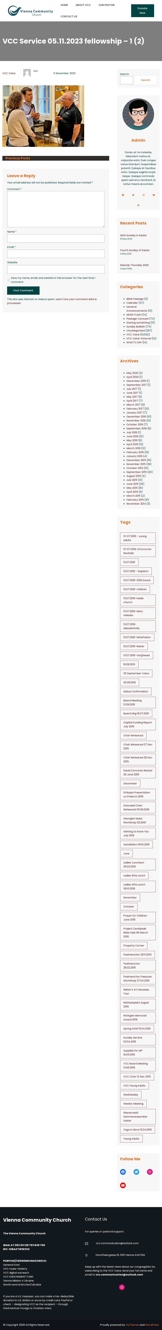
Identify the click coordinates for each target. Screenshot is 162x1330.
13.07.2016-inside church (133, 600)
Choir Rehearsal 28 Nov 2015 (137, 759)
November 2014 (136, 504)
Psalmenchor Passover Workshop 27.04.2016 (137, 978)
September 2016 (136, 428)
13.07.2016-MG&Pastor (137, 637)
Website (12, 262)
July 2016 (131, 432)
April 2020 (132, 377)
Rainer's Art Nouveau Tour (136, 991)
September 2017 (136, 385)
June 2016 (132, 436)
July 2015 (131, 480)
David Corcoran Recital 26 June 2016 (137, 772)
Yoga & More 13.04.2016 (137, 1129)
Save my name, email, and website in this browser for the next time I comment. (53, 280)
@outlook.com (130, 1243)
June (126, 853)
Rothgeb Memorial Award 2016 (134, 1017)
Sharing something (138, 322)
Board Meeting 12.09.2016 (132, 702)
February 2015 (135, 500)
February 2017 (135, 408)
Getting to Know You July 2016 (136, 833)
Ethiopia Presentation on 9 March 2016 (136, 794)
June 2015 (132, 484)
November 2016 (136, 420)
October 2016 (134, 424)
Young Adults (131, 1139)
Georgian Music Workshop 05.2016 (134, 820)
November (130, 897)
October (128, 906)
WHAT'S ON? (134, 342)
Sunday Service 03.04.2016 (132, 1039)
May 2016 (132, 440)
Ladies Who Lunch (134, 875)
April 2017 (132, 401)
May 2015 (132, 488)
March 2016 (133, 448)
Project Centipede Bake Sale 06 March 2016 (135, 932)
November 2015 (136, 464)
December (130, 783)
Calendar (132, 303)
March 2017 (133, 405)
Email (11, 247)
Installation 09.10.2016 (136, 844)
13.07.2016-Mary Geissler (133, 613)
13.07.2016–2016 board (136, 580)
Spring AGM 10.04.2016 (137, 1028)
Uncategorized (135, 330)
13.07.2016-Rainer (133, 646)
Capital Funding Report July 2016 (137, 724)
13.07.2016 (129, 562)
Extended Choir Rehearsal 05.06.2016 (136, 807)
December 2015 (136, 460)
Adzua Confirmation (135, 691)
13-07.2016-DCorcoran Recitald (137, 551)
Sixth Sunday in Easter (133, 235)
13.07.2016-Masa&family (131, 626)
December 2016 (136, 416)
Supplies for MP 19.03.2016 (132, 1052)
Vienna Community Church (37, 1220)
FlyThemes (132, 1325)
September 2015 (136, 472)
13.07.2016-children (135, 589)
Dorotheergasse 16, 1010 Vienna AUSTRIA (120, 1255)
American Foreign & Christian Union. (30, 1308)
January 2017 (134, 412)
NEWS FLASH (134, 315)
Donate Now (142, 10)
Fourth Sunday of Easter (135, 250)
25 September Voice (136, 673)
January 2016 (134, 456)
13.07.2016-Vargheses (136, 655)
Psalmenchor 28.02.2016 (131, 965)
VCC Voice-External (138, 338)
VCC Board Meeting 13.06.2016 (135, 1065)
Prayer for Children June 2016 (135, 917)
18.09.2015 (129, 664)
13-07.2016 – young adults (134, 538)
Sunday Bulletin (135, 326)
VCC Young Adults (134, 1085)
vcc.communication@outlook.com (119, 1274)
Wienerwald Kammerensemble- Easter (135, 1116)
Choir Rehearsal (133, 735)
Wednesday (130, 1094)
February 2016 (135, 452)
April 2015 (132, 492)
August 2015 (133, 476)
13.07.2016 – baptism (135, 571)
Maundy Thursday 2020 (134, 265)
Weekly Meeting (133, 1104)
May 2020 (132, 373)
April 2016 (132, 444)
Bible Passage (134, 299)
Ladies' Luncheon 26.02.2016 (133, 864)
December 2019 (136, 381)
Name (11, 232)
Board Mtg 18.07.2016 (136, 713)
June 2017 (132, 393)
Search (124, 74)
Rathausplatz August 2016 (136, 1004)
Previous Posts (18, 158)
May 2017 (132, 397)
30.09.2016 (129, 682)
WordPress (152, 1325)
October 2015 (134, 468)
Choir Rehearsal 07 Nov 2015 (137, 746)
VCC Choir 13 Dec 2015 (137, 1076)
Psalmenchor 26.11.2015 (137, 954)
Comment (14, 189)
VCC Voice (9, 73)
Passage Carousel (137, 318)
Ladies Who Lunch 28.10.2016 (134, 886)
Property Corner (133, 945)
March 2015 (133, 496)
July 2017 (131, 389)
